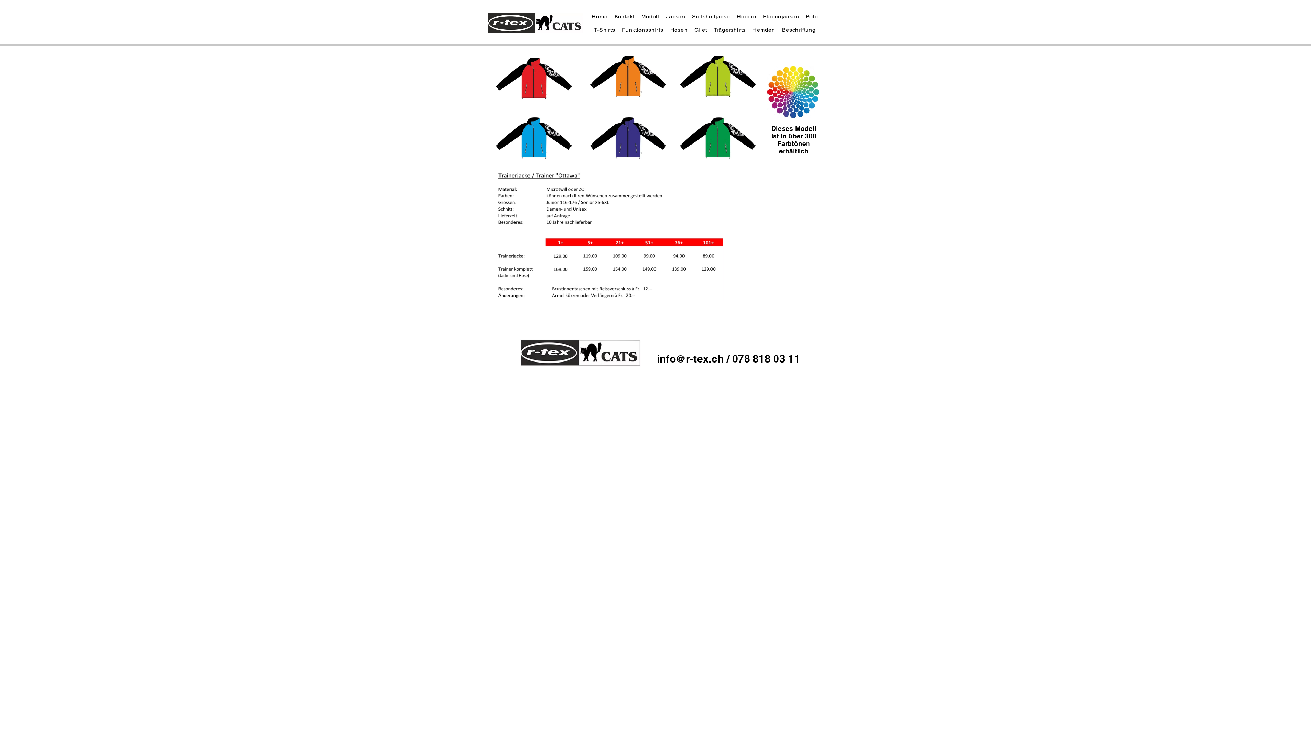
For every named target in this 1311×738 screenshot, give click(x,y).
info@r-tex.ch (692, 359)
